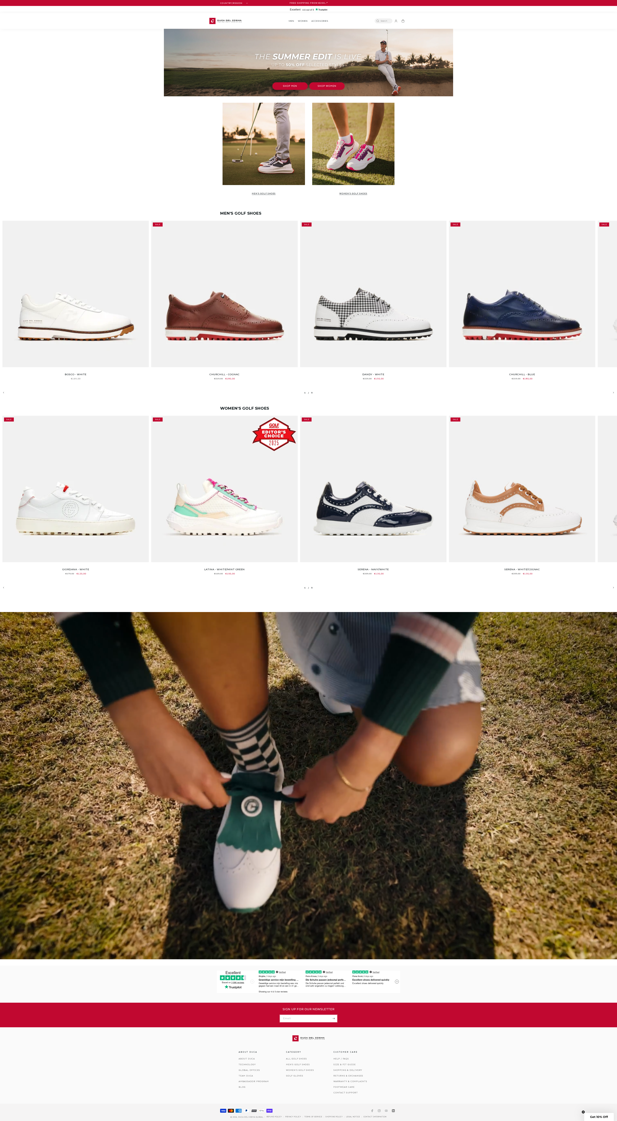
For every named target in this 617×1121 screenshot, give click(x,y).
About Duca (247, 1058)
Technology (247, 1064)
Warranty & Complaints (350, 1081)
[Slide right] (613, 392)
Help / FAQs (341, 1058)
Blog (242, 1087)
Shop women (327, 86)
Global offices (249, 1070)
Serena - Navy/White (373, 569)
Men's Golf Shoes (264, 193)
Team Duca (246, 1075)
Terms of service (313, 1117)
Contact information (375, 1117)
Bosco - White (75, 374)
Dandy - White (373, 374)
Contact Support (345, 1092)
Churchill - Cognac (224, 374)
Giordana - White (75, 569)
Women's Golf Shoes (353, 193)
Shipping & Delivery (347, 1070)
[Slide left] (3, 392)
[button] (291, 21)
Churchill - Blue (522, 374)
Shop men (290, 86)
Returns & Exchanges (348, 1075)
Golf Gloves (294, 1075)
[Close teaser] (583, 1112)
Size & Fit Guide (344, 1064)
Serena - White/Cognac (522, 569)
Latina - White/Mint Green (224, 569)
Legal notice (353, 1117)
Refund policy (274, 1117)
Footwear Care (343, 1087)
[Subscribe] (333, 1018)
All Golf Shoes (296, 1058)
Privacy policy (293, 1117)
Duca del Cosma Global (250, 1117)
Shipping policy (334, 1117)
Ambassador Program (254, 1081)
